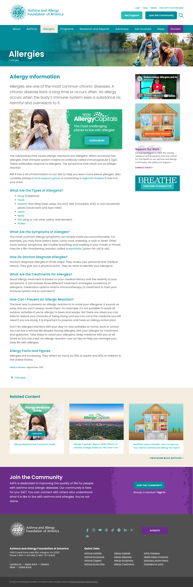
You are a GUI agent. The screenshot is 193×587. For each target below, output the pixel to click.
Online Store (25, 567)
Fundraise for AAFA (153, 564)
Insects (23, 204)
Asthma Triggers (92, 560)
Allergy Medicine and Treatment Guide (34, 444)
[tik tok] (112, 530)
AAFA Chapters (152, 553)
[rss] (131, 530)
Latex (21, 212)
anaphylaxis (74, 248)
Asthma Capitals (92, 553)
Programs (67, 29)
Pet (20, 219)
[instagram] (94, 530)
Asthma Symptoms (94, 557)
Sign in (161, 492)
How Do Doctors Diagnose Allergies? (38, 257)
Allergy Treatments (124, 564)
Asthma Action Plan (94, 564)
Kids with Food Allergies (171, 8)
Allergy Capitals (122, 553)
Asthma (32, 29)
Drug (21, 196)
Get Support (131, 15)
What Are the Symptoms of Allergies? (40, 232)
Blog (145, 8)
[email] (87, 536)
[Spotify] (119, 530)
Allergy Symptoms (123, 560)
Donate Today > (144, 167)
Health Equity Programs (156, 557)
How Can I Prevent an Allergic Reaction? (42, 299)
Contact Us (15, 564)
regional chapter (93, 178)
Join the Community (161, 15)
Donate (176, 29)
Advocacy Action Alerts (156, 560)
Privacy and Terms (77, 582)
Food (21, 200)
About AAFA (31, 564)
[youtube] (100, 530)
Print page (20, 377)
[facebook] (87, 530)
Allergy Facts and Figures (30, 351)
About (16, 29)
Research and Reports (94, 29)
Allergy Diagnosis (123, 557)
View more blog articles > (166, 458)
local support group (47, 178)
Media (153, 8)
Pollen (22, 223)
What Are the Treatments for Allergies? (41, 274)
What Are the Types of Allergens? (36, 190)
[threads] (106, 530)
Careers (45, 564)
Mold (21, 215)
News (161, 29)
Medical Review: (18, 367)
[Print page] (12, 377)
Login (137, 8)
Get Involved (143, 29)
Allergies (48, 29)
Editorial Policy (92, 582)
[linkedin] (125, 530)
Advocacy (122, 29)
